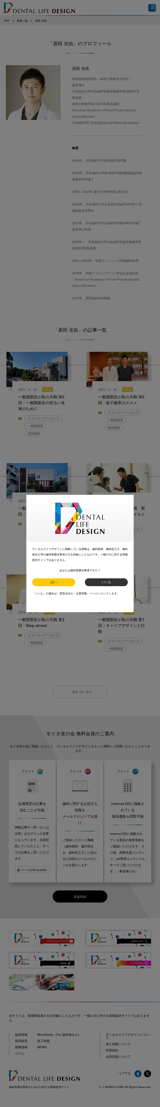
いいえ (106, 582)
